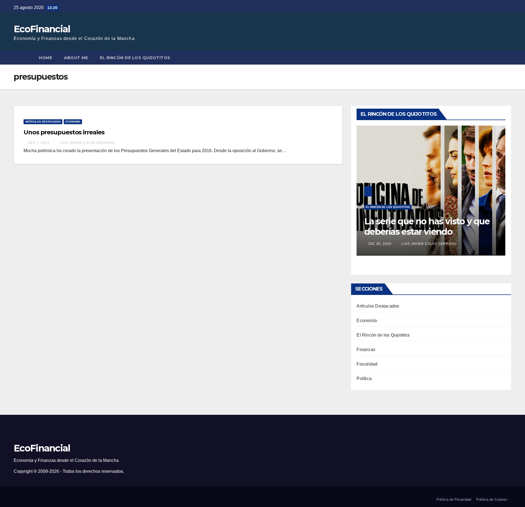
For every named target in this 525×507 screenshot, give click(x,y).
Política (364, 378)
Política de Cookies (491, 499)
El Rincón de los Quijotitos (135, 57)
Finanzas (366, 349)
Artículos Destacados (43, 121)
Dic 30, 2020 (380, 244)
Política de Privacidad (453, 499)
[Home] (23, 58)
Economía (72, 121)
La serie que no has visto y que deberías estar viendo (426, 226)
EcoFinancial (42, 29)
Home (45, 57)
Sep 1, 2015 (38, 143)
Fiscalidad (367, 364)
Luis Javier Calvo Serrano (86, 143)
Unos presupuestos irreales (64, 132)
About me (76, 57)
